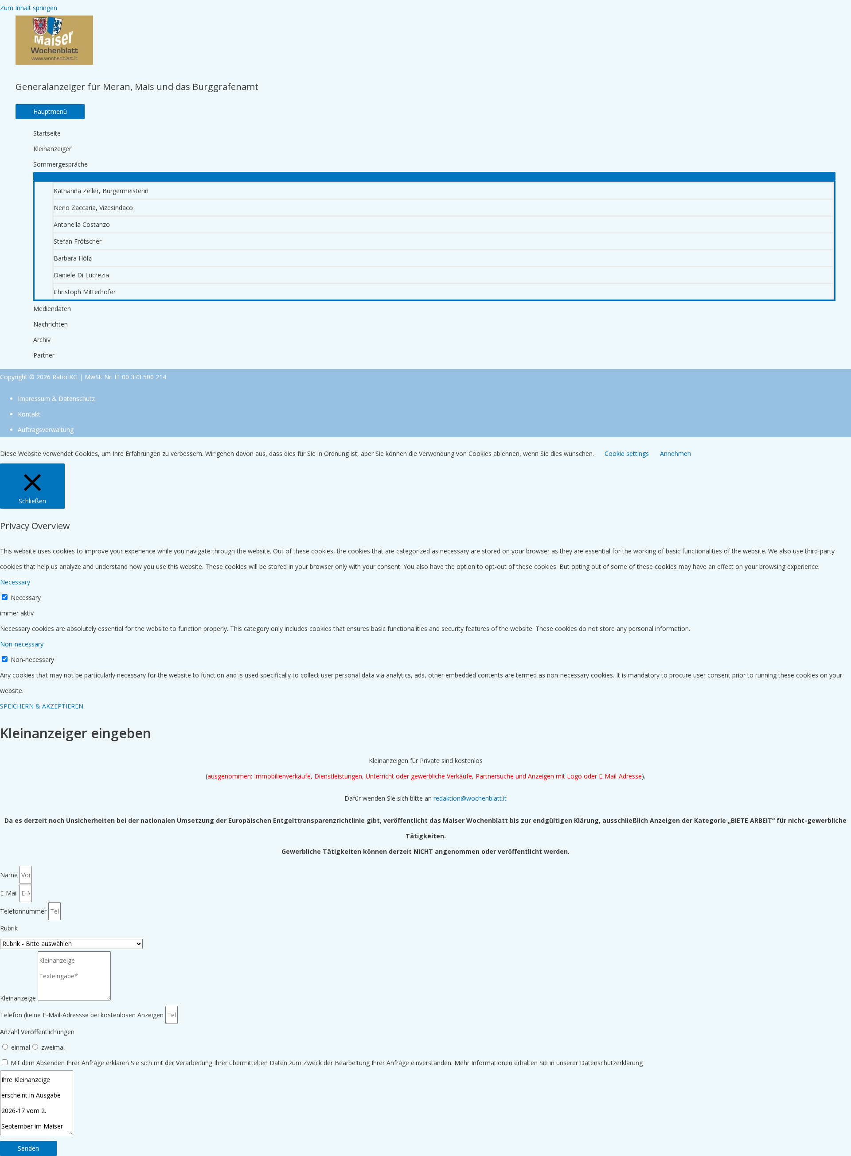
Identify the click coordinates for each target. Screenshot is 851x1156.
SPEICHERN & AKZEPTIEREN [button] (41, 706)
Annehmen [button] (675, 453)
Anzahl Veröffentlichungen (37, 1032)
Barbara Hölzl (73, 258)
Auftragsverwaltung (46, 429)
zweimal (53, 1047)
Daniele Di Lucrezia (81, 275)
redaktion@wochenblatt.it (470, 798)
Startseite (47, 133)
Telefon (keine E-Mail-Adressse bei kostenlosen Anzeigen (82, 1015)
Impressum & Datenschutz (56, 398)
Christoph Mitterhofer (85, 292)
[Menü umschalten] (434, 176)
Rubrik (9, 928)
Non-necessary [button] (21, 644)
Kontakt (29, 414)
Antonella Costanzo (82, 224)
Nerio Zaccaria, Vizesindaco (93, 207)
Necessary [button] (15, 582)
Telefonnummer (24, 911)
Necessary (26, 597)
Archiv (42, 339)
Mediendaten (52, 308)
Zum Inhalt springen (28, 8)
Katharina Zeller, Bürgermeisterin (101, 191)
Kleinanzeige (19, 998)
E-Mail (10, 893)
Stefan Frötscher (77, 241)
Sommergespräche (60, 164)
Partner (44, 355)
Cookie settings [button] (627, 453)
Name (10, 875)
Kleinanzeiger (52, 148)
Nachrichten (50, 324)
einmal (20, 1047)
